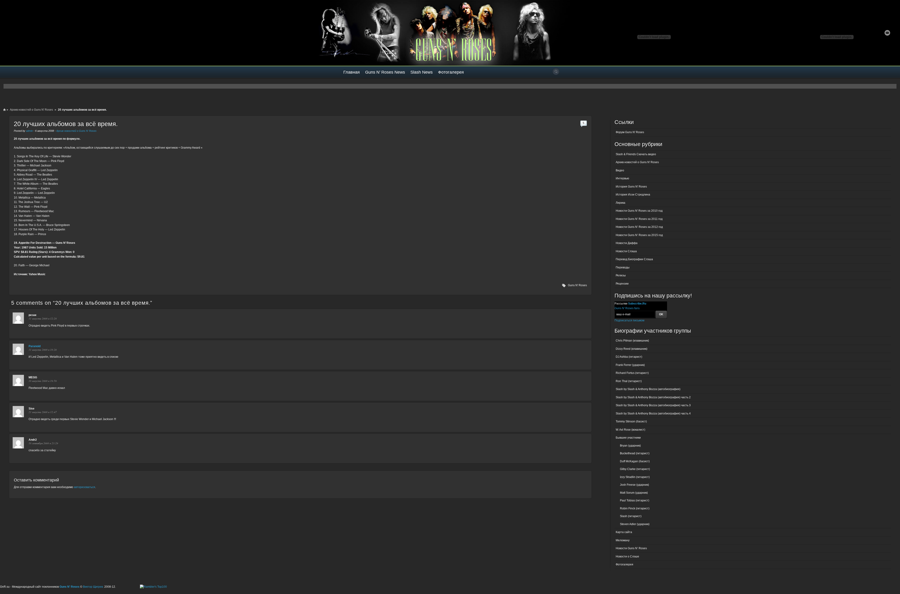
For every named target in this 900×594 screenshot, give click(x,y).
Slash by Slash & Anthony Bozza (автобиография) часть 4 (653, 413)
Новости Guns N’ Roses (631, 548)
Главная (351, 72)
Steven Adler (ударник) (634, 524)
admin (29, 130)
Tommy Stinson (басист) (631, 421)
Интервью (622, 178)
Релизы (621, 275)
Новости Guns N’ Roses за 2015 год (639, 235)
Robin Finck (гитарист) (634, 508)
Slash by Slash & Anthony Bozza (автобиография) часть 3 (653, 405)
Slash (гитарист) (630, 516)
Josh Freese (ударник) (634, 484)
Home (4, 109)
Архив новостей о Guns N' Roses (31, 109)
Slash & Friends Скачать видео (636, 154)
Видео (620, 170)
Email (887, 33)
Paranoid (35, 346)
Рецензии (622, 283)
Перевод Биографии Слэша (634, 259)
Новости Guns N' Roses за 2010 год (639, 210)
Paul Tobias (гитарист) (634, 500)
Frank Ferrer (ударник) (630, 365)
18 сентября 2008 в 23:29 (43, 443)
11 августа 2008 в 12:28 (43, 318)
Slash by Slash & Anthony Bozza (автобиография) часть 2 (653, 397)
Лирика (620, 202)
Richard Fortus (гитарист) (632, 373)
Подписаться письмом (629, 320)
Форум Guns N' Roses (630, 132)
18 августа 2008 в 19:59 (43, 381)
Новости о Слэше (627, 556)
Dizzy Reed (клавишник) (631, 348)
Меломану (623, 540)
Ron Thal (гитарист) (629, 381)
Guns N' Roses (577, 285)
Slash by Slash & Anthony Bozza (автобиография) (648, 389)
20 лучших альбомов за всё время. (66, 124)
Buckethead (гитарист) (634, 453)
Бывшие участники (628, 437)
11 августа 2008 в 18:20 (43, 349)
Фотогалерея (451, 72)
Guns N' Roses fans (627, 308)
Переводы (623, 267)
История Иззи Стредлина (633, 194)
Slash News (421, 72)
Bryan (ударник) (630, 445)
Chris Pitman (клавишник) (632, 340)
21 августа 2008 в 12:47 (43, 412)
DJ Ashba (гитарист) (629, 356)
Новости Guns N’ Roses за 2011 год (639, 219)
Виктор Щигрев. (93, 586)
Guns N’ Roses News (385, 72)
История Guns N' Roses (631, 186)
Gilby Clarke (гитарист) (635, 469)
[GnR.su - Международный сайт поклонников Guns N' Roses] (13, 33)
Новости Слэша (626, 251)
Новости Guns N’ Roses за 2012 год (639, 227)
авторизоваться (84, 487)
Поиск (555, 71)
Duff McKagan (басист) (635, 461)
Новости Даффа (627, 243)
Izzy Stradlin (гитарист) (635, 477)
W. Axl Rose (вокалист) (630, 429)
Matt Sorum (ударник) (634, 492)
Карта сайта (624, 532)
